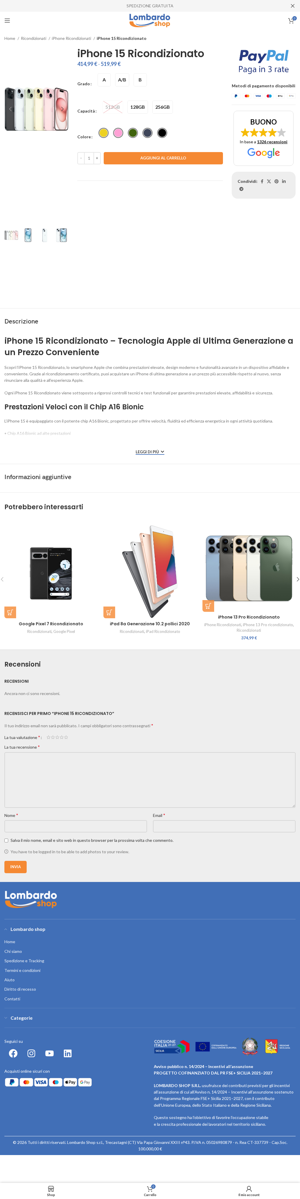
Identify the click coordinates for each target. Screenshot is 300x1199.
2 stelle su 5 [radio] (53, 737)
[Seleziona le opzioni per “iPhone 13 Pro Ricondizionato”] (208, 606)
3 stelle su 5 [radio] (57, 737)
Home (10, 38)
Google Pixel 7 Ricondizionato (51, 624)
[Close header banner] (292, 6)
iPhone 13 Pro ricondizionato (268, 624)
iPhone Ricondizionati (72, 38)
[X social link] (269, 181)
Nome (11, 815)
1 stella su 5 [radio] (48, 737)
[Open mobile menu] (7, 20)
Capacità (86, 110)
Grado (83, 83)
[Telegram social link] (241, 189)
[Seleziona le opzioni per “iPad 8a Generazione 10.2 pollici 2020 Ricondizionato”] (109, 612)
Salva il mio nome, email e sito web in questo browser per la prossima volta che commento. (92, 840)
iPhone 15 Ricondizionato (121, 38)
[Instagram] (31, 1053)
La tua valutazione (22, 737)
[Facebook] (13, 1053)
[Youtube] (49, 1053)
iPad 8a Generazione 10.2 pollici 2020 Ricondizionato (150, 627)
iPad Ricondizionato (163, 631)
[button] (263, 138)
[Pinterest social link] (276, 181)
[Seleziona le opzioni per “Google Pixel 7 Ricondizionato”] (10, 612)
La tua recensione (22, 747)
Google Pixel (64, 631)
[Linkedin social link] (283, 181)
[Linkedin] (67, 1053)
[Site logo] (150, 20)
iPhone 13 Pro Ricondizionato (249, 617)
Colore (84, 136)
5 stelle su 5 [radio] (66, 737)
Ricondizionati (34, 38)
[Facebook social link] (262, 181)
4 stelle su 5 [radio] (61, 737)
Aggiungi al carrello (163, 158)
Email (159, 815)
